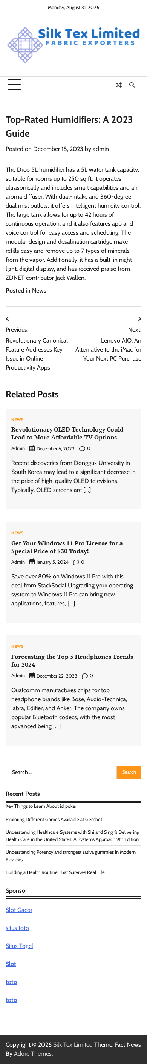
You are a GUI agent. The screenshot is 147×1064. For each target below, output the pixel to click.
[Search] (132, 85)
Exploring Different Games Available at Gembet (54, 819)
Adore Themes (33, 1053)
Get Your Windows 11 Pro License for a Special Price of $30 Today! (67, 547)
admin (101, 148)
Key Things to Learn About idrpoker (41, 806)
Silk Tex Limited (73, 1044)
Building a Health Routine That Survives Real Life (55, 872)
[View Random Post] (118, 85)
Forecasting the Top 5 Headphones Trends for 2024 (72, 660)
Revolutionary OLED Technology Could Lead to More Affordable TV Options (67, 433)
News (39, 290)
